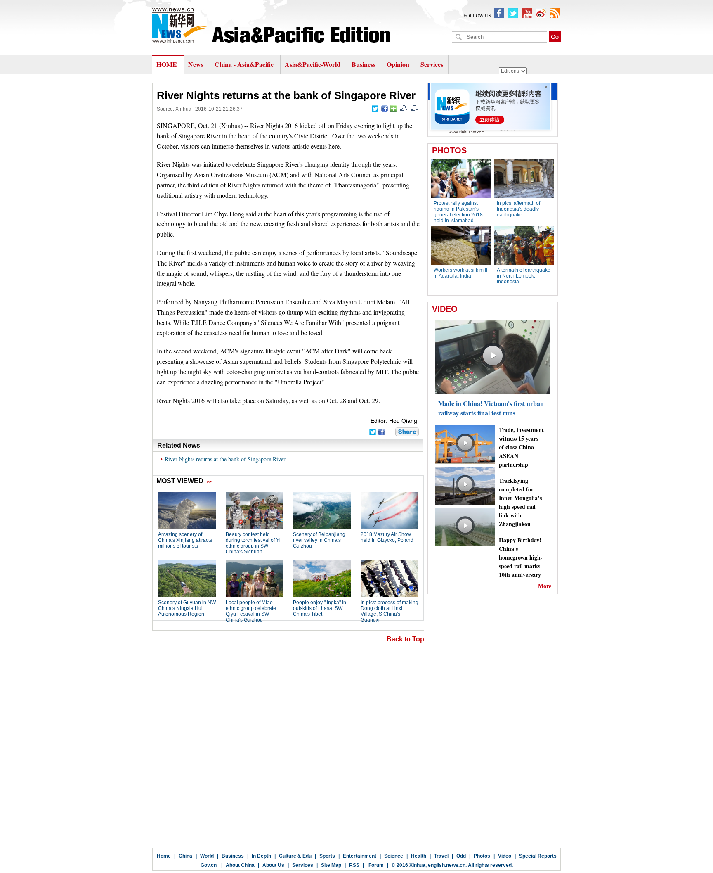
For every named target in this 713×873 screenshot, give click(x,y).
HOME (166, 64)
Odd (461, 856)
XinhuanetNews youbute (527, 13)
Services (431, 64)
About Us (273, 865)
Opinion (398, 64)
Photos (482, 856)
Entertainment (359, 856)
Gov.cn (209, 865)
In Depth (261, 856)
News (195, 64)
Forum (375, 865)
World (207, 856)
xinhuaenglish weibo (541, 13)
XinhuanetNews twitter (513, 13)
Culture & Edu (295, 856)
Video (504, 856)
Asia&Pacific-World (313, 64)
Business (363, 64)
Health (418, 856)
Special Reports (538, 856)
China (185, 856)
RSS (354, 865)
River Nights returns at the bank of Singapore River (225, 459)
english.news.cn (446, 865)
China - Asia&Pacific (245, 64)
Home (164, 856)
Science (393, 856)
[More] (393, 108)
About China (240, 865)
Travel (441, 856)
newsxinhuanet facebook (499, 13)
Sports (327, 856)
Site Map (331, 865)
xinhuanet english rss (555, 13)
